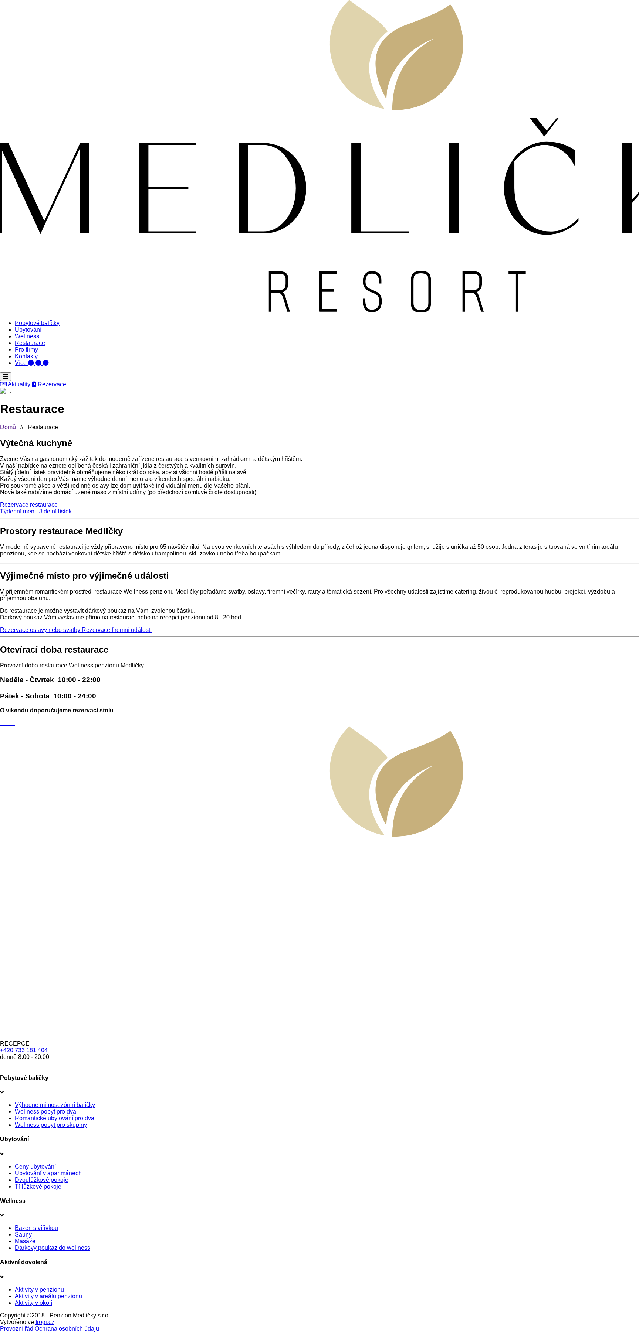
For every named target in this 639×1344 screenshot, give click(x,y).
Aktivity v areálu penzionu (48, 1296)
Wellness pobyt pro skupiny (51, 1125)
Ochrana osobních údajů (67, 1329)
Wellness (27, 336)
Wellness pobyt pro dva (45, 1111)
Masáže (25, 1241)
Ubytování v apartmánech (48, 1173)
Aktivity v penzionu (39, 1289)
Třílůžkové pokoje (38, 1186)
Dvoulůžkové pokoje (41, 1180)
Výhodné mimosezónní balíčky (55, 1105)
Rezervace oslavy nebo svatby (41, 630)
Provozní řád (16, 1329)
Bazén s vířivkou (36, 1228)
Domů (8, 427)
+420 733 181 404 (24, 1050)
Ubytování (28, 329)
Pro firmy (26, 349)
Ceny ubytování (35, 1166)
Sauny (23, 1234)
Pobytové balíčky (37, 323)
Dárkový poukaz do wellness (52, 1248)
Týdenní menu (19, 511)
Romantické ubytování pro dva (54, 1118)
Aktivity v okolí (33, 1303)
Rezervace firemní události (117, 630)
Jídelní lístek (55, 511)
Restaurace (30, 343)
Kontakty (26, 356)
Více (21, 363)
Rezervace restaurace (29, 505)
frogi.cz (45, 1322)
